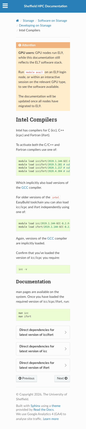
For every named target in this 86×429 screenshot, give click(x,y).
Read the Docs (43, 409)
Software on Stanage (52, 20)
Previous (27, 378)
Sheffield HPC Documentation (45, 6)
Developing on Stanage (35, 25)
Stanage (28, 20)
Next (61, 378)
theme (56, 405)
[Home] (17, 20)
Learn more (51, 419)
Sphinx (35, 405)
